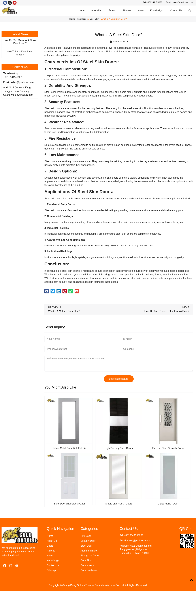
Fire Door (86, 536)
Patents (127, 10)
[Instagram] (10, 3)
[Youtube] (15, 3)
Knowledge (156, 10)
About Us (96, 10)
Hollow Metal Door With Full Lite (69, 448)
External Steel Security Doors (168, 448)
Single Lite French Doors (118, 503)
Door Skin (94, 19)
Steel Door (86, 545)
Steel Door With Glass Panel (69, 503)
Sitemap (51, 570)
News (141, 10)
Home (82, 10)
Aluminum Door (89, 550)
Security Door (88, 541)
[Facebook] (5, 3)
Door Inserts (87, 565)
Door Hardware (89, 570)
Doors (112, 10)
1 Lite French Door (168, 503)
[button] (46, 291)
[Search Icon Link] (189, 10)
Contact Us (176, 10)
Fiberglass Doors (90, 555)
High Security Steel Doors (119, 448)
